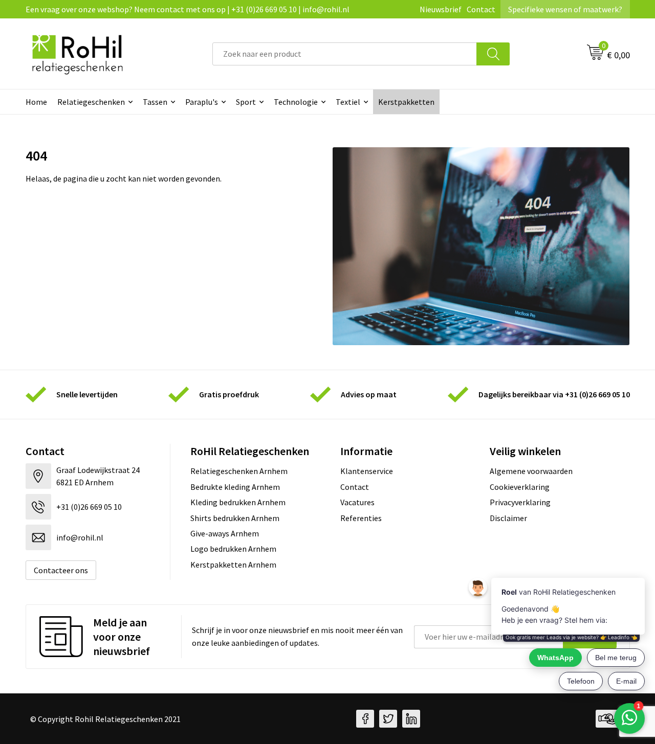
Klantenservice (366, 471)
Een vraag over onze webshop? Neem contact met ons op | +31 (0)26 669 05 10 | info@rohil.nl (188, 9)
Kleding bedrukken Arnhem (238, 502)
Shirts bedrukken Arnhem (234, 518)
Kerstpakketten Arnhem (233, 564)
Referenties (361, 518)
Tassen (155, 102)
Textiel (348, 102)
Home (36, 102)
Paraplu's (201, 102)
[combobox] (344, 53)
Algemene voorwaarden (531, 471)
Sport (246, 102)
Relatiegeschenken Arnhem (239, 471)
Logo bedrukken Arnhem (233, 549)
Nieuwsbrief (441, 9)
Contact (481, 9)
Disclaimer (508, 518)
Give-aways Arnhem (224, 533)
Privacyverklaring (520, 502)
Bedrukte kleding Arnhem (235, 487)
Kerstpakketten (406, 102)
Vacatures (357, 502)
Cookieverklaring (520, 487)
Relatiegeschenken (91, 102)
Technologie (296, 102)
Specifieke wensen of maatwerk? (565, 9)
